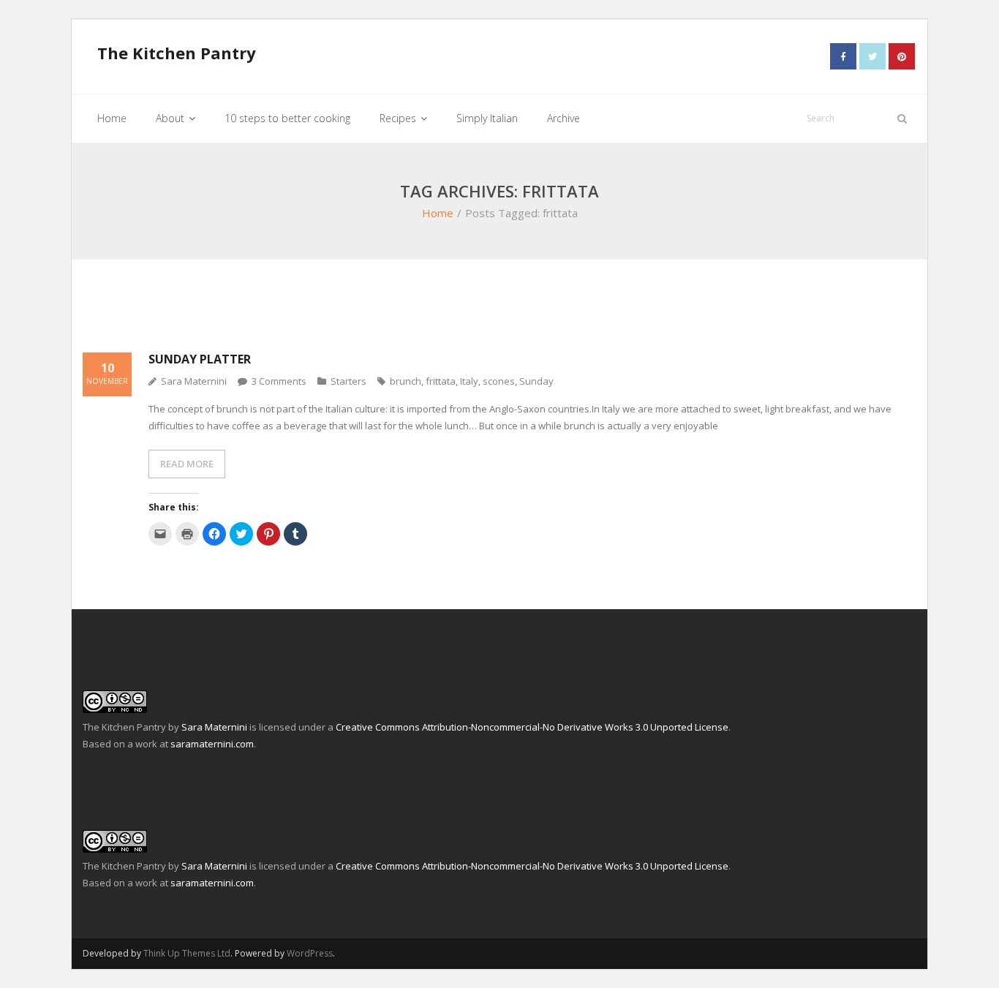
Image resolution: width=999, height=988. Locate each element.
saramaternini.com (212, 743)
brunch (405, 381)
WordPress (310, 953)
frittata (441, 381)
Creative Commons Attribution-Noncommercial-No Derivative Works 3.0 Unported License (532, 727)
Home (437, 212)
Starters (348, 381)
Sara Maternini (194, 381)
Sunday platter (199, 359)
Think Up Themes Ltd (186, 953)
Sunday (536, 381)
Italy (469, 381)
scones (499, 381)
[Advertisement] (349, 314)
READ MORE (187, 463)
